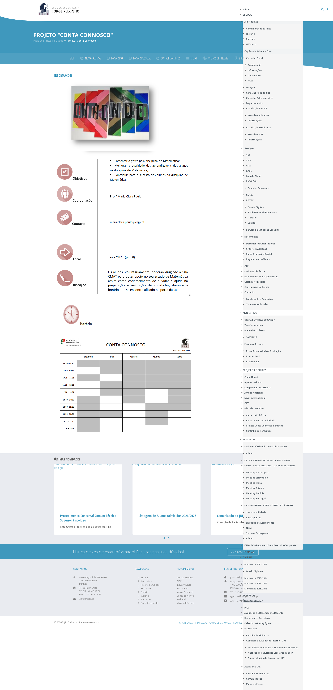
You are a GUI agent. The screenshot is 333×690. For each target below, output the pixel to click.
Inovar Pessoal (185, 592)
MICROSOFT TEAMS (218, 58)
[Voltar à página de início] (59, 8)
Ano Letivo (146, 581)
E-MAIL (193, 58)
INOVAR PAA (117, 58)
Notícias (145, 592)
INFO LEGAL (201, 622)
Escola (144, 577)
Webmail (181, 599)
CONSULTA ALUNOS (171, 58)
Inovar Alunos (184, 584)
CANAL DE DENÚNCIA (220, 622)
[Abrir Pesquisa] (322, 9)
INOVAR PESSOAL (142, 58)
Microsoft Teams (185, 603)
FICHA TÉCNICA (185, 622)
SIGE (72, 58)
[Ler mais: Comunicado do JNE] (166, 487)
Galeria (145, 595)
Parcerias (146, 599)
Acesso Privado (185, 577)
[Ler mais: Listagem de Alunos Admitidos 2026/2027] (88, 487)
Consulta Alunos (185, 595)
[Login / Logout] (327, 9)
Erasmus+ (146, 588)
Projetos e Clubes (53, 40)
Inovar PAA (182, 588)
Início (36, 40)
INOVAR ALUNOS (93, 58)
